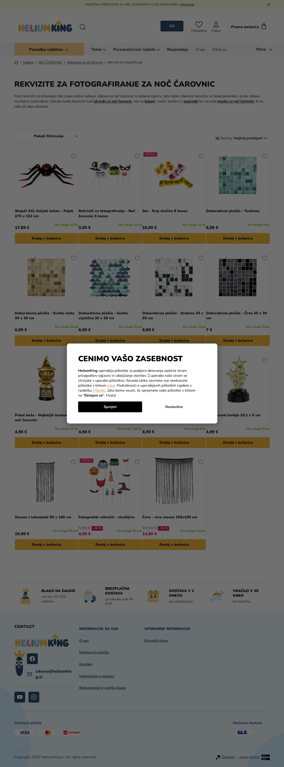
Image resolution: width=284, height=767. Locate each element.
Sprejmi (110, 406)
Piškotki (99, 390)
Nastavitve (174, 406)
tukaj (111, 385)
